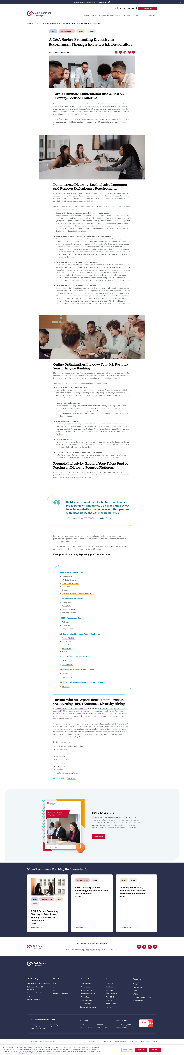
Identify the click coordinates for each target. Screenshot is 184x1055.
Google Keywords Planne (82, 406)
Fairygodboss (67, 603)
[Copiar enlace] (129, 52)
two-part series (80, 119)
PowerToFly (66, 606)
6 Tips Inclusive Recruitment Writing (92, 278)
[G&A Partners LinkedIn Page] (155, 947)
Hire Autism (66, 651)
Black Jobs (66, 587)
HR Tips (39, 23)
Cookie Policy (19, 1053)
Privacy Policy (89, 949)
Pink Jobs (65, 622)
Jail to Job (65, 686)
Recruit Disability (68, 638)
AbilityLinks (66, 641)
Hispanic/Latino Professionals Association (78, 593)
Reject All (141, 1049)
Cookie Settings (127, 1049)
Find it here (71, 778)
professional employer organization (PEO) (71, 708)
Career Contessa (68, 609)
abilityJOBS (66, 648)
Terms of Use (99, 949)
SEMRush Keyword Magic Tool (108, 406)
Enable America (68, 645)
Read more (35, 927)
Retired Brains (67, 664)
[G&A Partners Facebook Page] (139, 947)
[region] (92, 1050)
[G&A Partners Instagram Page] (150, 947)
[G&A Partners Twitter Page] (144, 947)
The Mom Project (69, 613)
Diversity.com (67, 576)
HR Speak (30, 23)
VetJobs (65, 673)
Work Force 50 (68, 661)
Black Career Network (70, 583)
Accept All (155, 1049)
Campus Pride (67, 629)
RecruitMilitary (68, 677)
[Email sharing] (133, 52)
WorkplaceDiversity (69, 580)
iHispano (65, 590)
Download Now (103, 2)
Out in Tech (66, 625)
